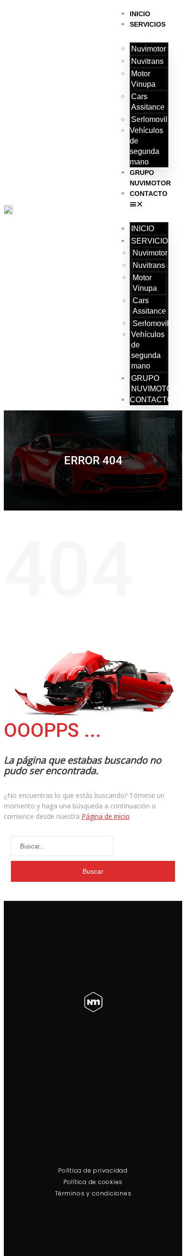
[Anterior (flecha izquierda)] (16, 628)
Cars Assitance (148, 101)
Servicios (147, 24)
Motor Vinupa (143, 79)
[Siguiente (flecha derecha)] (169, 628)
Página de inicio (106, 816)
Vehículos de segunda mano (146, 146)
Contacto (148, 193)
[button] (149, 204)
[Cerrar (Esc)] (175, 10)
